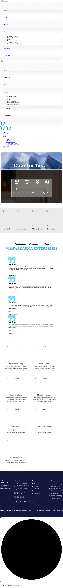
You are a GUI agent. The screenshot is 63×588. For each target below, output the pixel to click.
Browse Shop (16, 585)
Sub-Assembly (16, 426)
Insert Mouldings (16, 395)
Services (36, 488)
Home (35, 484)
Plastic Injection (44, 364)
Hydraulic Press (16, 458)
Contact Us (37, 493)
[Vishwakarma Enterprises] (3, 123)
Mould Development (44, 395)
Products (36, 486)
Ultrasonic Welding (45, 426)
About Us (36, 491)
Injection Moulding (16, 364)
